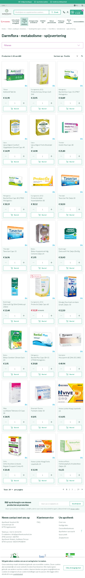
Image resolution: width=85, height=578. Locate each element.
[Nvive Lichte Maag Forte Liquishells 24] (42, 446)
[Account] (68, 12)
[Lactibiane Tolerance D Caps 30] (15, 393)
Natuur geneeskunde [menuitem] (52, 21)
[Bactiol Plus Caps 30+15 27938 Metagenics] (42, 340)
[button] (42, 45)
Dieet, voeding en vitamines (17, 29)
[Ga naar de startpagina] (7, 12)
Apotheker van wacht (67, 531)
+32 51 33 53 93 (15, 532)
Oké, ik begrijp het (73, 568)
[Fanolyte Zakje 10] (42, 393)
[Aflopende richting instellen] (82, 56)
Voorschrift (63, 534)
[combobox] (31, 12)
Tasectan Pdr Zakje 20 (67, 198)
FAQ (38, 522)
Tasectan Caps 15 (9, 251)
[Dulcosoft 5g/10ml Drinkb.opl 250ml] (15, 287)
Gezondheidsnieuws (66, 528)
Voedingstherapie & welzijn (37, 29)
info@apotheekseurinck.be (22, 534)
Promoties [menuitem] (6, 21)
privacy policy (75, 509)
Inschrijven (76, 504)
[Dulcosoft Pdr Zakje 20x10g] (70, 234)
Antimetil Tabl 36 (9, 92)
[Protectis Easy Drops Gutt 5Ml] (42, 74)
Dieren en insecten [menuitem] (69, 21)
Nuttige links (63, 525)
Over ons (62, 522)
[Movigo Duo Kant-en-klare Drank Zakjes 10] (70, 287)
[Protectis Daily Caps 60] (42, 287)
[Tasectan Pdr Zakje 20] (70, 180)
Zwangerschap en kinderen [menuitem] (34, 21)
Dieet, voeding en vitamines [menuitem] (24, 21)
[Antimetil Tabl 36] (15, 74)
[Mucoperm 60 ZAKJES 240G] (70, 340)
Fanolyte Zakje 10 (38, 411)
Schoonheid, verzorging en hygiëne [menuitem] (16, 21)
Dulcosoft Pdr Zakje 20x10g (69, 251)
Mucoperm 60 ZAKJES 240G (70, 357)
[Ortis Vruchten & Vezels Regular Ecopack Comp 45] (15, 446)
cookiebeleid (18, 574)
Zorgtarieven (64, 538)
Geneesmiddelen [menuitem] (79, 22)
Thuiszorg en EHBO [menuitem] (61, 21)
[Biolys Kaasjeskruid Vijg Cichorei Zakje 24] (42, 234)
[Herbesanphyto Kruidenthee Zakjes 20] (70, 446)
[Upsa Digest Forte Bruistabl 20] (42, 127)
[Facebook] (81, 531)
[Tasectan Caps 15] (15, 234)
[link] (63, 489)
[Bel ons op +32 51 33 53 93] (64, 12)
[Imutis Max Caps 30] (70, 127)
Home (4, 29)
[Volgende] (81, 489)
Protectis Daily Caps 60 (40, 304)
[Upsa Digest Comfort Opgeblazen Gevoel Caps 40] (15, 127)
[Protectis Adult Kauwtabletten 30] (42, 180)
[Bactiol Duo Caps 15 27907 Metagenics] (70, 74)
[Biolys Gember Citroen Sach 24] (15, 340)
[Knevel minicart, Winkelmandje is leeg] (72, 12)
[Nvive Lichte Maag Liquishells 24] (70, 393)
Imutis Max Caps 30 (66, 145)
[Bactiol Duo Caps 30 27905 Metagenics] (15, 180)
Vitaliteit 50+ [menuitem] (43, 21)
